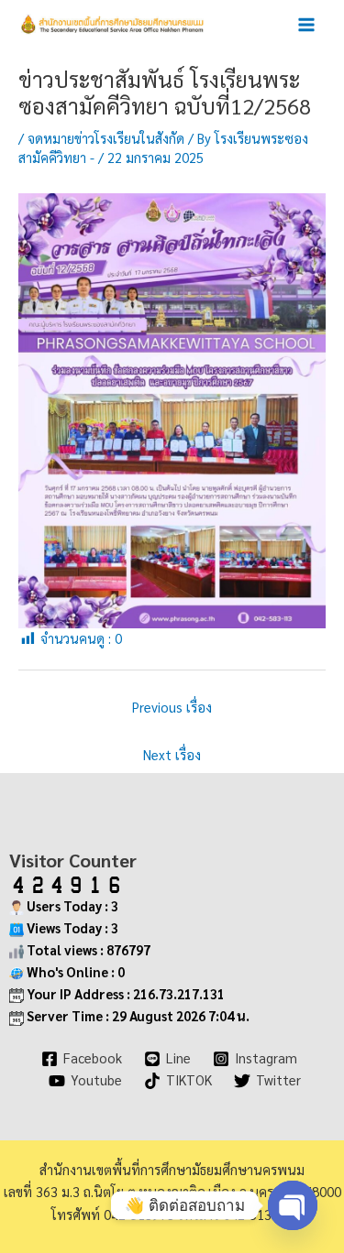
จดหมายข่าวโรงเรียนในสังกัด (106, 138)
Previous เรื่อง (172, 706)
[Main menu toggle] (306, 24)
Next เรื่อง (172, 754)
